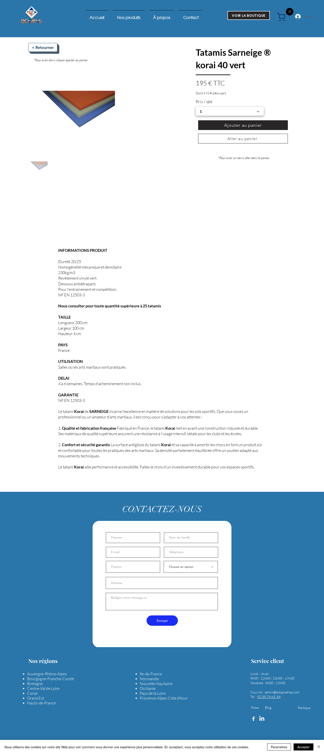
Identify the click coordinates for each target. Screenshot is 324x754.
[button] (266, 28)
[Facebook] (253, 719)
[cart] (283, 16)
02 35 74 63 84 (269, 697)
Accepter (303, 747)
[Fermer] (318, 746)
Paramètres (279, 747)
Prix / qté (204, 102)
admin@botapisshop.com (282, 692)
